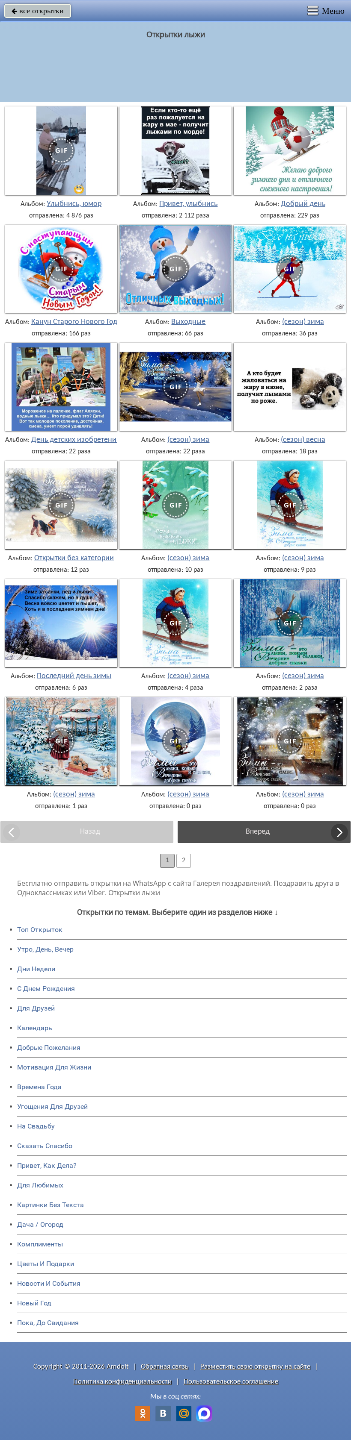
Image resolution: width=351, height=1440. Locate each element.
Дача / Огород (40, 1224)
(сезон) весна (303, 440)
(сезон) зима (303, 322)
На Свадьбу (36, 1126)
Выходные (188, 322)
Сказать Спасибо (44, 1146)
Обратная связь (164, 1366)
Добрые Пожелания (48, 1047)
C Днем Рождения (46, 988)
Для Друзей (36, 1008)
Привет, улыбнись (188, 204)
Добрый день (303, 204)
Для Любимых (40, 1185)
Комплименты (40, 1244)
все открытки (38, 10)
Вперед (258, 832)
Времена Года (39, 1087)
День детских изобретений (76, 440)
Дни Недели (36, 969)
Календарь (34, 1028)
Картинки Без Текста (50, 1205)
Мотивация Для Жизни (54, 1067)
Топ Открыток (39, 930)
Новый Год (34, 1303)
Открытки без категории (74, 558)
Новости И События (48, 1283)
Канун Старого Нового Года (76, 322)
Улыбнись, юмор (74, 204)
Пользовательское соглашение (231, 1381)
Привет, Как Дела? (47, 1165)
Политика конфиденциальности (122, 1381)
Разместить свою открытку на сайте (255, 1366)
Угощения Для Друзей (52, 1106)
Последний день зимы (74, 676)
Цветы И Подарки (45, 1264)
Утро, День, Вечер (45, 949)
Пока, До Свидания (48, 1323)
